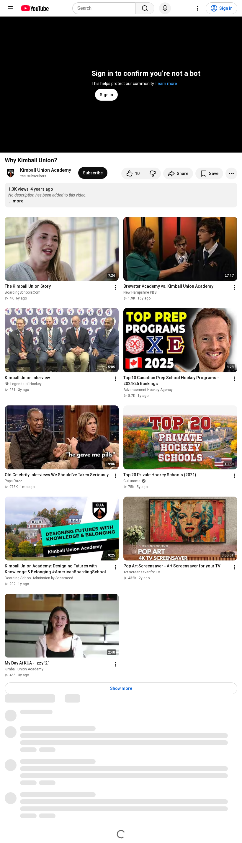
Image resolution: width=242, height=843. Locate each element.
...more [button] (16, 201)
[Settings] (197, 8)
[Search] (144, 8)
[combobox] (105, 8)
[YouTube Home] (35, 8)
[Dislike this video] (152, 173)
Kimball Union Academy (45, 170)
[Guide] (10, 8)
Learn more (166, 83)
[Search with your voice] (165, 8)
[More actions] (231, 173)
